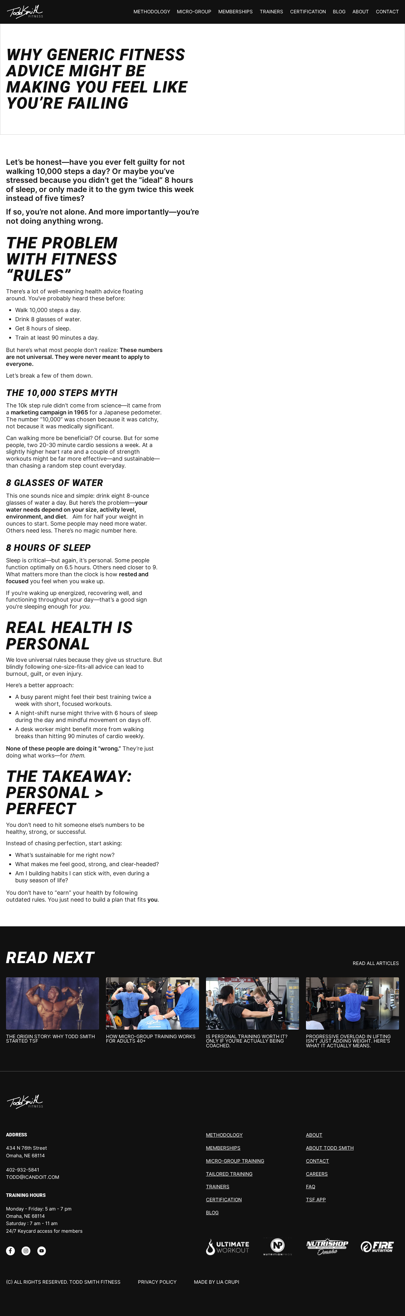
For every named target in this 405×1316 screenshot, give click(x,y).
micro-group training (235, 1161)
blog (339, 12)
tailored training (229, 1174)
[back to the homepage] (25, 12)
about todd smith (330, 1148)
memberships (235, 12)
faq (310, 1187)
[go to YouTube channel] (41, 1250)
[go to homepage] (25, 1102)
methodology (152, 12)
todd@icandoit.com (32, 1177)
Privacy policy (157, 1282)
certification (308, 12)
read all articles (376, 963)
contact (387, 12)
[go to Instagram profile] (26, 1250)
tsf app (316, 1200)
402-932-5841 (22, 1170)
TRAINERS (271, 12)
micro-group (194, 12)
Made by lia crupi (216, 1282)
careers (317, 1174)
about (360, 12)
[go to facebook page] (10, 1250)
